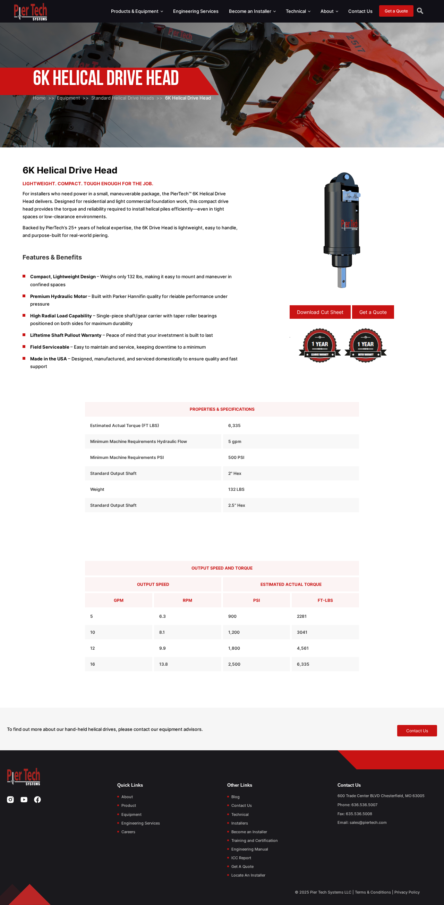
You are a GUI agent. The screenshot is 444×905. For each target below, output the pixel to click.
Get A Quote (242, 866)
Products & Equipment (135, 11)
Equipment (68, 98)
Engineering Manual (249, 849)
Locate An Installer (248, 875)
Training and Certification (254, 840)
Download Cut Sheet (320, 312)
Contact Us (360, 11)
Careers (128, 831)
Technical (296, 11)
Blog (235, 796)
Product (128, 805)
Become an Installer (250, 11)
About (328, 11)
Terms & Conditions (373, 892)
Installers (239, 823)
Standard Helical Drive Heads (122, 98)
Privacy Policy (407, 892)
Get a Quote (396, 11)
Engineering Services (196, 11)
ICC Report (241, 857)
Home (39, 98)
